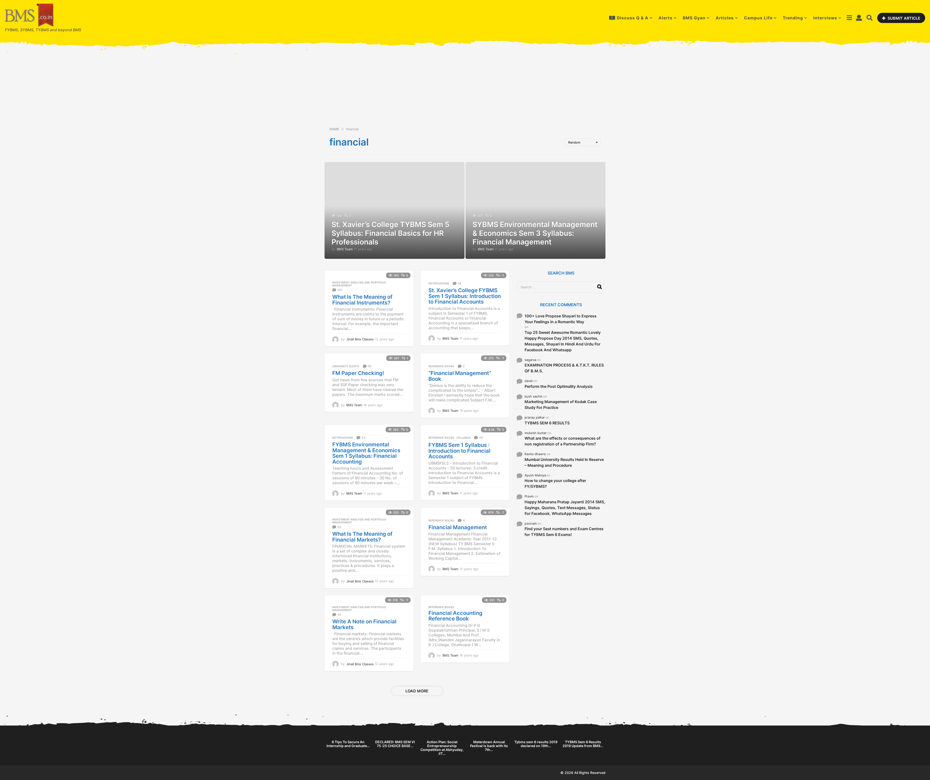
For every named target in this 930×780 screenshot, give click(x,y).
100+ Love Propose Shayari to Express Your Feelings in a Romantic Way (561, 319)
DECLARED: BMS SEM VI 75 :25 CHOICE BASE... (395, 744)
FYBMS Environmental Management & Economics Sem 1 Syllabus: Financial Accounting (366, 453)
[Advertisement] (465, 90)
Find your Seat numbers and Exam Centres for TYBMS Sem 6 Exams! (564, 531)
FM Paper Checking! (358, 373)
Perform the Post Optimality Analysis (559, 386)
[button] (849, 18)
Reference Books (441, 366)
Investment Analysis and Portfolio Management (359, 284)
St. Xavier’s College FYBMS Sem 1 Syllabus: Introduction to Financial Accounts (464, 296)
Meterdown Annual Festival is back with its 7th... (489, 746)
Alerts (666, 17)
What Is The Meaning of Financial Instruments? (362, 300)
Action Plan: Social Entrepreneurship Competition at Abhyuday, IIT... (442, 748)
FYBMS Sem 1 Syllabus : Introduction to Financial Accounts (459, 450)
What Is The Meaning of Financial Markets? (362, 537)
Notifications (438, 283)
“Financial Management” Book (459, 376)
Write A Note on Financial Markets (364, 624)
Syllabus (463, 437)
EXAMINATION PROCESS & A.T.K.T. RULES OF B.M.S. (564, 368)
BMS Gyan (694, 17)
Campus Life (758, 17)
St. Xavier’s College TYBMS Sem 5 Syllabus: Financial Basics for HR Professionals (391, 233)
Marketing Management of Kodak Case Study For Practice (561, 404)
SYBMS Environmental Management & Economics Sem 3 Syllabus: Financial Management (535, 233)
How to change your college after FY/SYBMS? (555, 483)
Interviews (825, 17)
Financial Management (457, 527)
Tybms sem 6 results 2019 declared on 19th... (536, 744)
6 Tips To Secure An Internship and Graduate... (348, 744)
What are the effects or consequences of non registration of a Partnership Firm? (562, 441)
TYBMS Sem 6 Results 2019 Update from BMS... (583, 744)
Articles (725, 17)
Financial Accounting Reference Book (455, 616)
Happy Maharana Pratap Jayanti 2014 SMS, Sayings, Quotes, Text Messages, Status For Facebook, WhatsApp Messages (565, 507)
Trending (793, 17)
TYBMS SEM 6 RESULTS (547, 423)
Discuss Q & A (632, 17)
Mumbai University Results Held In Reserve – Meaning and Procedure (564, 462)
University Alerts (345, 366)
